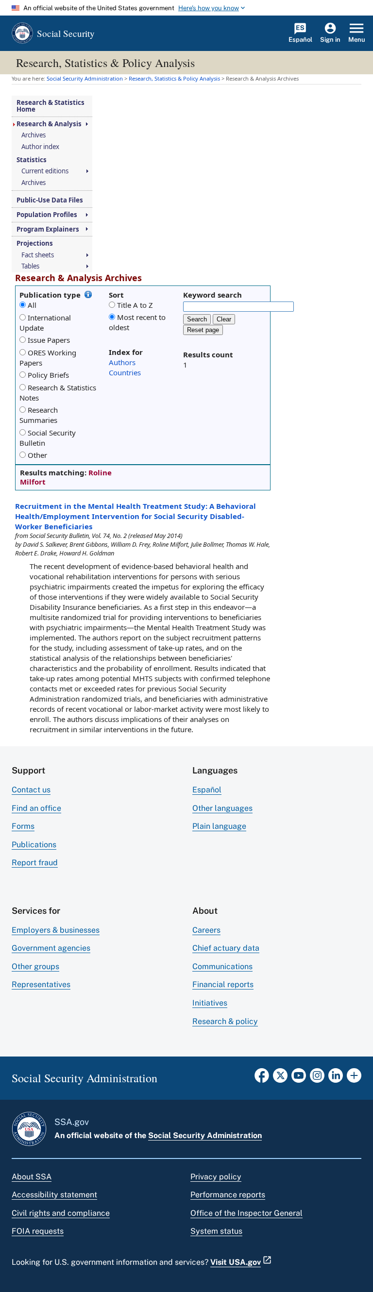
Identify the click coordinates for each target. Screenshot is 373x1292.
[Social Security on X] (280, 1078)
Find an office (36, 808)
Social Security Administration (205, 1135)
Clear (224, 319)
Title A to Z (135, 305)
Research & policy (225, 1021)
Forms (23, 826)
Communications (222, 966)
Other (37, 455)
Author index (40, 147)
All (32, 305)
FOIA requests (38, 1231)
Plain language (219, 826)
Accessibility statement (54, 1194)
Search (197, 319)
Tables (30, 266)
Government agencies (51, 948)
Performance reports (227, 1194)
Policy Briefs (48, 375)
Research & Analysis (49, 124)
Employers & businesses (56, 930)
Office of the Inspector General (246, 1213)
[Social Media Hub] (354, 1078)
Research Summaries (38, 415)
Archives (33, 135)
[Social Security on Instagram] (317, 1078)
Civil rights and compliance (61, 1213)
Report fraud (35, 862)
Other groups (35, 966)
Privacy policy (215, 1176)
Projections (35, 243)
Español (206, 789)
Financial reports (223, 984)
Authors (122, 362)
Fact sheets (37, 255)
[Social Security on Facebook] (261, 1078)
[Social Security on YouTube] (298, 1078)
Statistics (32, 160)
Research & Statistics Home (51, 106)
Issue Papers (49, 340)
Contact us (31, 789)
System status (216, 1231)
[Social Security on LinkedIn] (335, 1078)
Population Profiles (47, 214)
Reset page (203, 330)
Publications (34, 844)
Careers (206, 930)
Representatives (41, 984)
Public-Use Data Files (50, 200)
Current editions (44, 171)
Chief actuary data (225, 948)
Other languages (222, 808)
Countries (125, 372)
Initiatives (209, 1002)
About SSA (31, 1176)
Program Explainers (48, 229)
